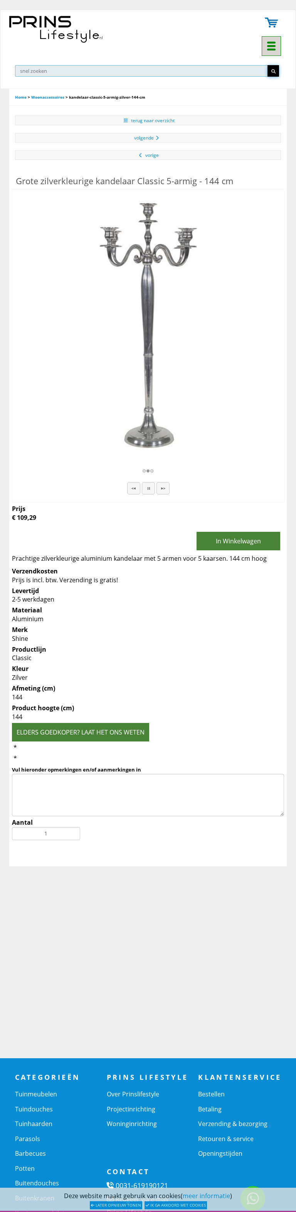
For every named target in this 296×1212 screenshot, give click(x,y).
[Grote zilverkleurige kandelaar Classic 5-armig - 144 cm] (148, 326)
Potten (25, 1168)
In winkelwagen (238, 541)
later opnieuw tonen (117, 1205)
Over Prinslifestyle (133, 1094)
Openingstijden (220, 1153)
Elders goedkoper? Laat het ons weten (81, 732)
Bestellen (211, 1094)
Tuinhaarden (33, 1124)
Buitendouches (37, 1183)
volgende (144, 137)
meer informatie (206, 1196)
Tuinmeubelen (36, 1094)
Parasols (27, 1139)
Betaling (210, 1109)
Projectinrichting (131, 1109)
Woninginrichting (132, 1124)
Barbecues (30, 1153)
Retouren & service (226, 1139)
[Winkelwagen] (272, 23)
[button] (133, 488)
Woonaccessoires (47, 97)
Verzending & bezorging (232, 1124)
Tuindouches (34, 1109)
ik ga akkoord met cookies (177, 1205)
